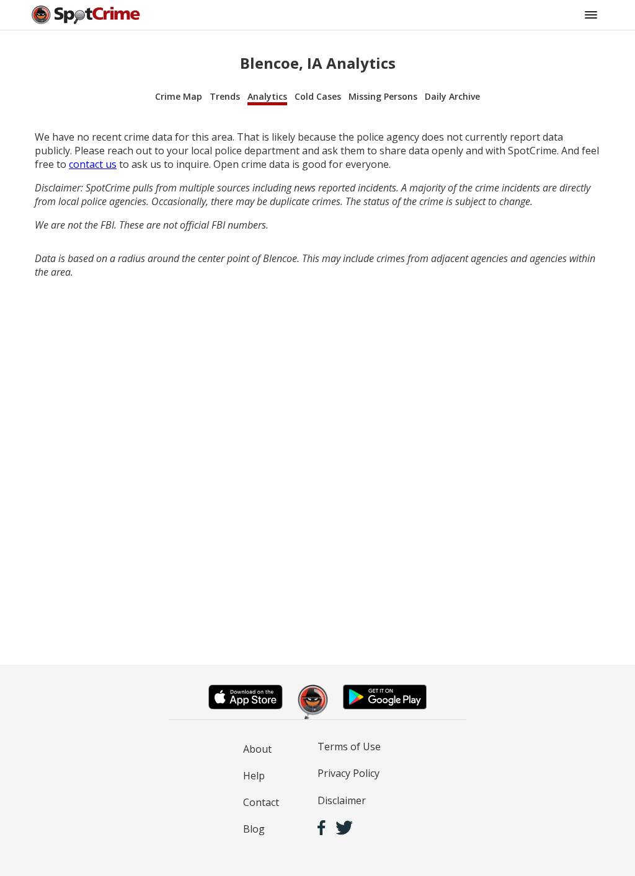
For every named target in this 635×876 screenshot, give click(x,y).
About (257, 749)
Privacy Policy (349, 773)
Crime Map (178, 96)
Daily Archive (452, 96)
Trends (225, 96)
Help (254, 775)
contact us (93, 164)
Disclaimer (342, 800)
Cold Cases (318, 96)
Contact (261, 802)
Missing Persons (383, 96)
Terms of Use (349, 746)
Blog (254, 829)
